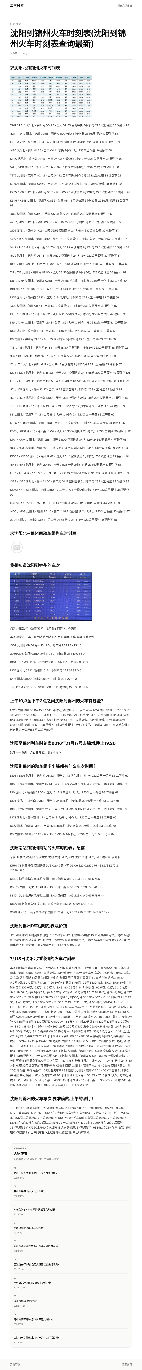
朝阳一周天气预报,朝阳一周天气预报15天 (36, 1173)
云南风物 (17, 5)
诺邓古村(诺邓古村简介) (26, 1301)
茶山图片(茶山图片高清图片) (29, 1191)
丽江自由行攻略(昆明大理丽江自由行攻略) (36, 1264)
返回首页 (127, 1364)
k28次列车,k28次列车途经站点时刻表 (34, 1209)
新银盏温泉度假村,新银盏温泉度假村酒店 (36, 1246)
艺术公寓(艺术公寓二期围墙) (29, 1227)
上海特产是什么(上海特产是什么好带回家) (36, 1337)
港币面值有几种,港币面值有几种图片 (33, 1319)
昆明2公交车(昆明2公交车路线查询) (33, 1282)
